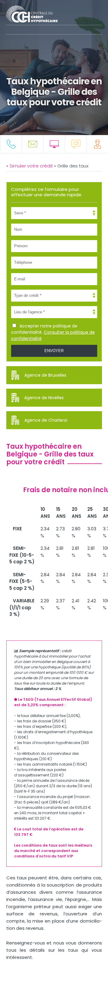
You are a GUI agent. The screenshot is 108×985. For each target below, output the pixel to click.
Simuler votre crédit (32, 166)
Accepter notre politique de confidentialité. (53, 332)
